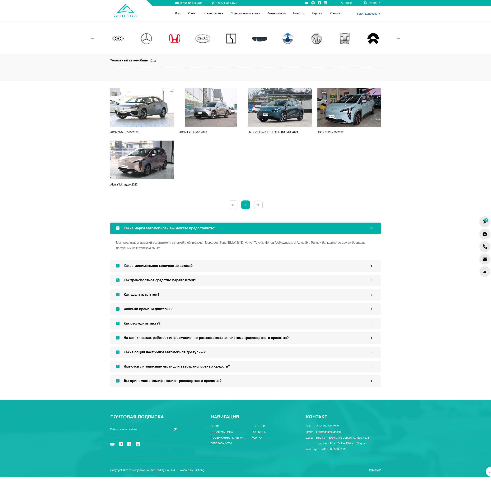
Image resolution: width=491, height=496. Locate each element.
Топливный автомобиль (129, 60)
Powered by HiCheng (191, 470)
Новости (298, 13)
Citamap (375, 470)
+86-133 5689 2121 (226, 3)
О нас (192, 13)
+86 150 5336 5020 (334, 449)
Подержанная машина (245, 13)
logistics (317, 13)
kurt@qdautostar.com (191, 3)
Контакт (335, 13)
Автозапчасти (276, 13)
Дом (177, 13)
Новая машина (213, 13)
